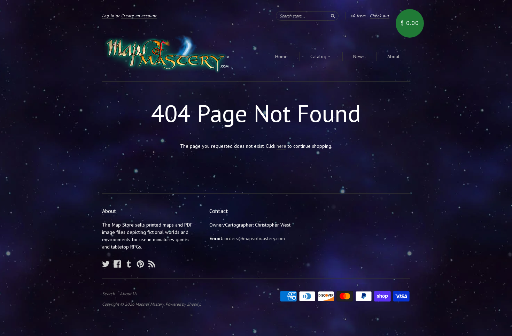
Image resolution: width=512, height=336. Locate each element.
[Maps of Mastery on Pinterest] (140, 264)
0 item (359, 15)
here (281, 146)
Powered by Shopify (182, 304)
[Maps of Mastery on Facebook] (117, 264)
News (359, 56)
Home (281, 56)
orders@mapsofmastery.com (254, 238)
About (393, 56)
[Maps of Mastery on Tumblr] (129, 264)
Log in (108, 15)
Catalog (319, 56)
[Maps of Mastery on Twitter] (106, 264)
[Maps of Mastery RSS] (152, 264)
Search (108, 293)
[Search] (333, 16)
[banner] (166, 54)
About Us (128, 293)
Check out (379, 15)
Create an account (139, 15)
